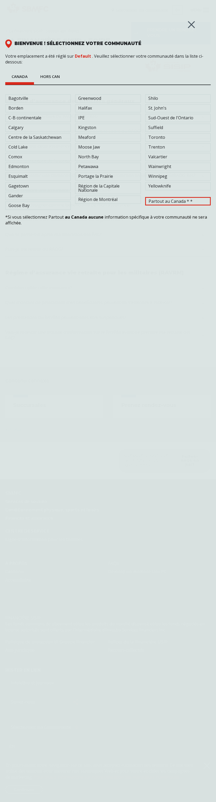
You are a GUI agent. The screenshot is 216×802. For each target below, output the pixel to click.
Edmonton (18, 166)
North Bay (88, 157)
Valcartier (157, 157)
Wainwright (159, 166)
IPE (81, 118)
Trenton (156, 147)
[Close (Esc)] (191, 24)
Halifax (85, 108)
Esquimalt (18, 176)
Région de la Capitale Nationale (99, 188)
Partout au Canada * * (171, 201)
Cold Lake (18, 147)
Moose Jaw (89, 147)
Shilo (153, 98)
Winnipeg (157, 176)
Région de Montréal (97, 199)
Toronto (156, 137)
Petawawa (88, 166)
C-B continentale (24, 118)
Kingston (87, 127)
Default (83, 56)
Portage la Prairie (95, 176)
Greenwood (89, 98)
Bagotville (18, 98)
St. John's (157, 108)
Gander (15, 196)
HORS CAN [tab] (50, 76)
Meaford (86, 137)
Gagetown (18, 186)
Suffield (155, 127)
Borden (15, 108)
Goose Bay (19, 205)
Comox (15, 157)
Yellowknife (159, 186)
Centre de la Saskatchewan (34, 137)
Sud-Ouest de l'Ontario (170, 118)
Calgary (15, 127)
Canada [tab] (20, 76)
